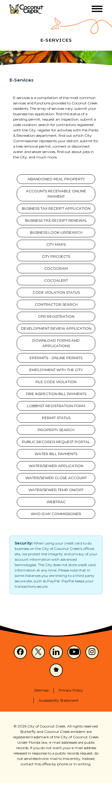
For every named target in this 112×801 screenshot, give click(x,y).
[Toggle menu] (97, 9)
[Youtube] (74, 652)
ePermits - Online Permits (56, 358)
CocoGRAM (56, 268)
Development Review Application (56, 328)
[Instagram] (92, 652)
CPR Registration (56, 316)
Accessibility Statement (59, 700)
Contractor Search (56, 304)
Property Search (56, 430)
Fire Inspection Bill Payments (56, 394)
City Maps (56, 244)
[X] (38, 652)
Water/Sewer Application (56, 466)
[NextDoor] (56, 670)
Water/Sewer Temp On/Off (56, 490)
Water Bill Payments (56, 454)
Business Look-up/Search (56, 232)
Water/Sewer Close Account (56, 478)
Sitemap (41, 690)
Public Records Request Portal (56, 442)
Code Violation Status (56, 292)
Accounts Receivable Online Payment (56, 194)
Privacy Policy (71, 690)
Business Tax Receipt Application (56, 208)
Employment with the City (56, 370)
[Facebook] (20, 652)
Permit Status (56, 418)
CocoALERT (56, 280)
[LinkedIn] (56, 652)
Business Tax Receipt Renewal (56, 220)
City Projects (56, 256)
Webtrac (56, 502)
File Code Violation (56, 382)
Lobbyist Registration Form (56, 406)
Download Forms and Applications (56, 343)
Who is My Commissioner (56, 514)
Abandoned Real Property (56, 179)
